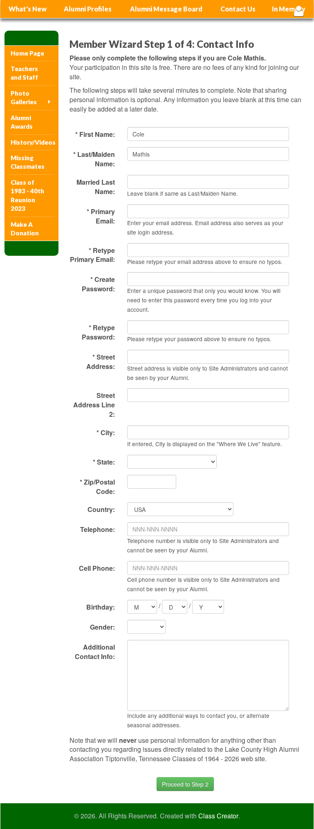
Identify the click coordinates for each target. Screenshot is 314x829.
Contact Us (238, 9)
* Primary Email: (101, 216)
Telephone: (97, 529)
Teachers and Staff (24, 73)
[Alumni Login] (299, 11)
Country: (101, 509)
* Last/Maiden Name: (94, 159)
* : (104, 462)
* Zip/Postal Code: (97, 486)
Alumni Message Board (166, 9)
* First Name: (95, 134)
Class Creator (218, 815)
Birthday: (100, 607)
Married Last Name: (95, 186)
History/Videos (32, 142)
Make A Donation (25, 229)
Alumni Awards (22, 122)
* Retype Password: (98, 332)
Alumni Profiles (88, 9)
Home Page (27, 53)
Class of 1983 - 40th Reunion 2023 (27, 195)
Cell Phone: (97, 568)
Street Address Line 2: (94, 405)
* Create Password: (98, 284)
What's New (28, 9)
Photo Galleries (24, 97)
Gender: (102, 627)
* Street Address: (100, 361)
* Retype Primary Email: (92, 255)
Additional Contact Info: (95, 651)
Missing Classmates (28, 162)
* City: (105, 432)
